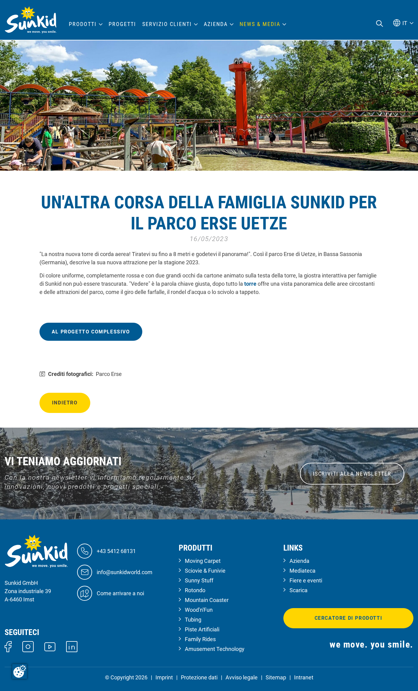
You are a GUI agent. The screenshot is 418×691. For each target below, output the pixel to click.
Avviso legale (242, 677)
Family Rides (200, 639)
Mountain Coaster (207, 600)
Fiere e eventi (305, 580)
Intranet (303, 677)
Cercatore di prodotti (349, 618)
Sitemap (276, 677)
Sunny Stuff (199, 580)
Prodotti (83, 24)
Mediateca (302, 570)
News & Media (260, 24)
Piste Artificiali (202, 629)
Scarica (298, 590)
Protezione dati (199, 677)
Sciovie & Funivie (205, 570)
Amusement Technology (214, 649)
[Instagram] (28, 646)
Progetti (122, 24)
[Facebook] (8, 646)
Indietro (65, 403)
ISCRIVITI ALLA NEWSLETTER (352, 473)
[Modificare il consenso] (19, 671)
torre (251, 283)
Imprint (164, 677)
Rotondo (195, 590)
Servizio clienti (167, 24)
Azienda (299, 561)
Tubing (193, 619)
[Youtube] (50, 646)
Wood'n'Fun (199, 610)
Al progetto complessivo (91, 332)
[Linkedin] (71, 646)
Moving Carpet (203, 561)
